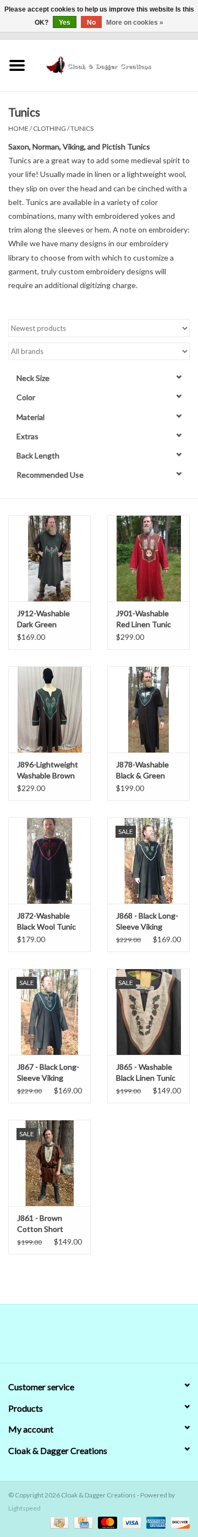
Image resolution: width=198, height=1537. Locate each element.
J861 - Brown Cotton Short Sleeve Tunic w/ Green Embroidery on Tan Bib (48, 1224)
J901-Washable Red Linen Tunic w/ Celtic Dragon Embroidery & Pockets (145, 619)
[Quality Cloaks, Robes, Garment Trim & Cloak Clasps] (116, 64)
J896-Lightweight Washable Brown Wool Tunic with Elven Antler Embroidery (47, 770)
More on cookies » (134, 22)
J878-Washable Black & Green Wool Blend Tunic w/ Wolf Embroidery (146, 770)
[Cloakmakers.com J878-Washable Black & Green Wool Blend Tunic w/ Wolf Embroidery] (148, 709)
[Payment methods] (58, 1522)
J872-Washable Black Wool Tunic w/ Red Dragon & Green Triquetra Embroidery (46, 921)
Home (18, 128)
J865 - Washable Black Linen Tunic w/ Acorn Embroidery (145, 1072)
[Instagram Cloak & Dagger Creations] (118, 1337)
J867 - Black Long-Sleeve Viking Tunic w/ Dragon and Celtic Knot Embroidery (48, 1072)
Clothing (49, 128)
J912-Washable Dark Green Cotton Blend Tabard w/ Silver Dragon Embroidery (44, 619)
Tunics (82, 128)
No (91, 22)
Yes (64, 22)
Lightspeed (24, 1508)
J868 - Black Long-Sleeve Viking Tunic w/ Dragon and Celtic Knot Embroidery (147, 921)
